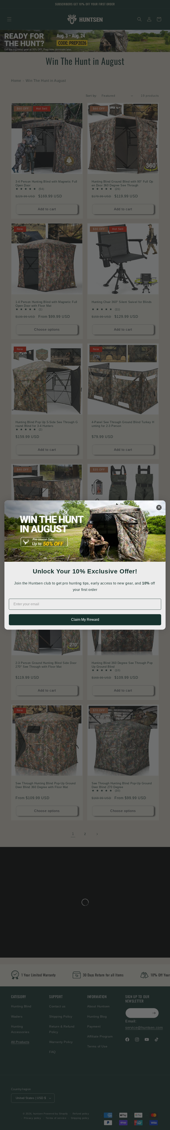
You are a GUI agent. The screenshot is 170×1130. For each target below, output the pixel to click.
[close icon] (159, 507)
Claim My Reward (85, 619)
